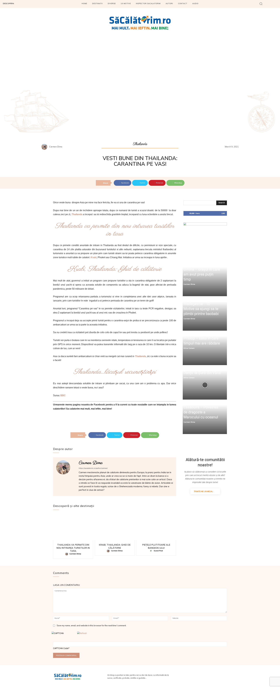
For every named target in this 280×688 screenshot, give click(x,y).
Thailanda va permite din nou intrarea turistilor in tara (114, 229)
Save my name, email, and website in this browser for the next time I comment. (91, 625)
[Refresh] (82, 633)
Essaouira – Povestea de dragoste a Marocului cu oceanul (200, 412)
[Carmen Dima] (45, 147)
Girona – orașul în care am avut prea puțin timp (201, 274)
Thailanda (140, 144)
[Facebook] (268, 4)
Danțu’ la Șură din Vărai (202, 373)
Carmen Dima (55, 147)
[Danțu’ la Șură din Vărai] (205, 385)
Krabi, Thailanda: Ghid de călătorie (114, 269)
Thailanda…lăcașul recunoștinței (115, 372)
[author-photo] (67, 554)
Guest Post (158, 551)
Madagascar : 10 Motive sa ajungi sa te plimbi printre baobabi (201, 309)
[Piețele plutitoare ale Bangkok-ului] (156, 527)
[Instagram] (276, 4)
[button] (261, 3)
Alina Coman (189, 348)
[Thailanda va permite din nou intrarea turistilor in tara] (73, 527)
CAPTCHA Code (60, 648)
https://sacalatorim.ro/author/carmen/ (93, 468)
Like (223, 213)
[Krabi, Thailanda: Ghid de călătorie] (115, 527)
